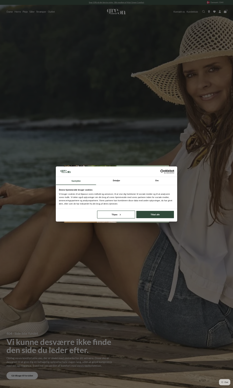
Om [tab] (157, 180)
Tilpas (114, 214)
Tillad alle (155, 214)
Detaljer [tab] (116, 180)
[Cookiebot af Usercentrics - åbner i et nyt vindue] (162, 171)
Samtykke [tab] (76, 181)
